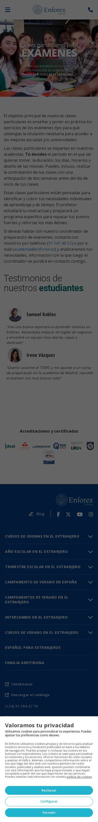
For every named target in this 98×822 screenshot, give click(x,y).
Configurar (49, 801)
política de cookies (79, 777)
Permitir (49, 812)
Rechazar (49, 790)
